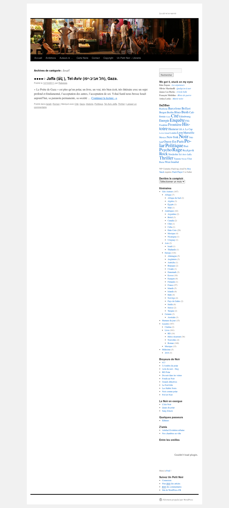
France (170, 284)
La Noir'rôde (167, 384)
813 (163, 362)
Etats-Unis (172, 230)
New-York (172, 137)
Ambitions (51, 57)
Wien (167, 162)
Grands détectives (169, 381)
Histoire (89, 103)
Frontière (175, 124)
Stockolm (173, 154)
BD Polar (166, 372)
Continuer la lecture (104, 98)
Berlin (170, 112)
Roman (56, 103)
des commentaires (172, 486)
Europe (168, 252)
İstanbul (175, 162)
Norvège (171, 297)
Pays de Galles (174, 301)
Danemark (172, 272)
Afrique (168, 194)
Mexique (171, 233)
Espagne (171, 278)
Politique (98, 103)
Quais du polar (168, 407)
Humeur (173, 129)
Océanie (168, 314)
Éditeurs (165, 420)
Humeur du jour (169, 320)
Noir (183, 136)
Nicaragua (172, 236)
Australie (171, 317)
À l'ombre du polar (170, 365)
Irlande (171, 288)
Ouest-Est (170, 141)
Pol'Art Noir (167, 394)
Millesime (166, 349)
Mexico (162, 137)
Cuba (170, 226)
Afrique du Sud (174, 197)
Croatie (171, 268)
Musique (168, 346)
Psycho (165, 149)
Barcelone (174, 108)
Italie (170, 294)
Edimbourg (185, 116)
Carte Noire (82, 57)
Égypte (171, 204)
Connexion (166, 480)
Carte (168, 116)
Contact (96, 57)
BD (169, 333)
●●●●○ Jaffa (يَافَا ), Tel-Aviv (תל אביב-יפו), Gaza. (76, 78)
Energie (164, 120)
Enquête (177, 120)
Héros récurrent (174, 336)
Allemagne (172, 255)
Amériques (169, 210)
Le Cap (189, 129)
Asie (167, 243)
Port (186, 146)
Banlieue (163, 108)
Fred (168, 470)
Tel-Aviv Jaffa (110, 103)
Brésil (170, 217)
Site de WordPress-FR (171, 489)
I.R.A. (182, 129)
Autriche (171, 262)
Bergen (162, 112)
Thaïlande (172, 249)
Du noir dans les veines (172, 375)
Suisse (170, 307)
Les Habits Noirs (169, 388)
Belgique (171, 265)
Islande (171, 291)
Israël (49, 103)
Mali (170, 207)
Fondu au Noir (168, 378)
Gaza (82, 103)
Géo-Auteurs (167, 191)
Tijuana (177, 158)
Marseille (188, 133)
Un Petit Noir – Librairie (129, 57)
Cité (77, 103)
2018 (167, 352)
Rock (163, 153)
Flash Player (177, 171)
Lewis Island (164, 133)
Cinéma (168, 326)
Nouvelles (172, 339)
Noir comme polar (169, 391)
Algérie (171, 201)
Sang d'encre (167, 410)
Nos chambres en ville (171, 433)
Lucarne (165, 323)
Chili (170, 223)
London (173, 132)
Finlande (171, 281)
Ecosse (171, 275)
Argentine (172, 214)
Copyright (108, 57)
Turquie (171, 310)
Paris (180, 141)
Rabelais (63, 82)
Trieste (184, 159)
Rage (177, 149)
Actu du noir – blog (170, 368)
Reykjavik (188, 150)
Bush (185, 112)
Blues (177, 112)
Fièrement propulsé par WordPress (178, 499)
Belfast (186, 108)
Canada (171, 220)
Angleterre (172, 259)
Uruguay (171, 239)
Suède (170, 304)
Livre (167, 330)
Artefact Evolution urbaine (173, 430)
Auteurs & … (66, 57)
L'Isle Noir (166, 404)
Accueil (38, 57)
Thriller (121, 103)
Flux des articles (171, 483)
